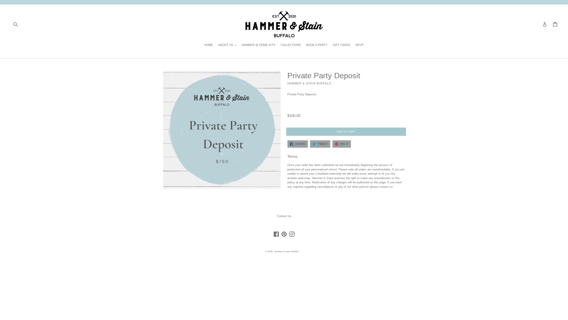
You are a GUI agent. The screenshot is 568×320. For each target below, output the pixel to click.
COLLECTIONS (291, 45)
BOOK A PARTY (316, 45)
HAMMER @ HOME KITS (258, 45)
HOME (208, 45)
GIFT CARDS (341, 45)
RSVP (360, 45)
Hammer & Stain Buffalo (286, 251)
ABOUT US (228, 45)
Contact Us (284, 216)
